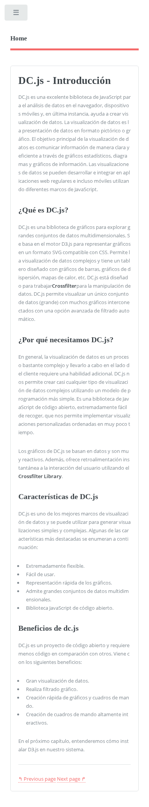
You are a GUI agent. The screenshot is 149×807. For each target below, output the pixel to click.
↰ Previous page (37, 778)
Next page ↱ (71, 778)
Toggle (16, 14)
